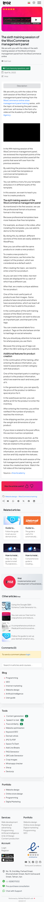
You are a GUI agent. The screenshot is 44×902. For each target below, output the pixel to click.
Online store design (14, 793)
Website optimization (15, 728)
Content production (10, 838)
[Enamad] (33, 850)
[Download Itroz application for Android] (7, 855)
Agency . (7, 115)
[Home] (7, 3)
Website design (11, 496)
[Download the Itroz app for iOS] (7, 859)
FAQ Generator (12, 751)
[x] (29, 862)
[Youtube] (26, 862)
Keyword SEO (12, 732)
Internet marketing (14, 686)
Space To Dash (12, 744)
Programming (12, 678)
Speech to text (14, 720)
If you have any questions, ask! (17, 68)
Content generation (16, 716)
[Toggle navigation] (39, 3)
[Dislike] (32, 486)
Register (5, 850)
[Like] (27, 486)
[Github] (40, 862)
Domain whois (12, 736)
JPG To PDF (11, 739)
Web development (9, 822)
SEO (8, 682)
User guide (10, 697)
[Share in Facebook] (29, 501)
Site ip (8, 767)
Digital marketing (30, 827)
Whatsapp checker (14, 763)
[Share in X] (23, 501)
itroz (6, 76)
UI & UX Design (7, 836)
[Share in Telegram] (18, 501)
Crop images (11, 759)
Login (3, 848)
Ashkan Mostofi (24, 898)
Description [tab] (22, 86)
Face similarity (14, 724)
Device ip (10, 771)
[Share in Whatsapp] (13, 501)
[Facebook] (33, 862)
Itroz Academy (18, 473)
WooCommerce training (28, 496)
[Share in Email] (8, 501)
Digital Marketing (13, 801)
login (28, 654)
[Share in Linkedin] (34, 501)
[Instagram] (36, 862)
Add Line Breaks (13, 747)
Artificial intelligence (14, 693)
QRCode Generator (14, 755)
